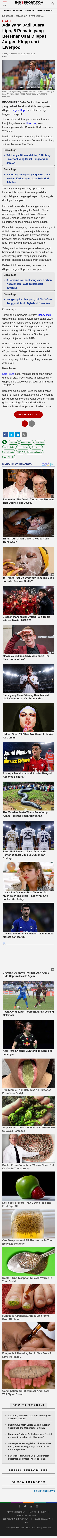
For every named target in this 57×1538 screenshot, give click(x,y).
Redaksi (32, 1512)
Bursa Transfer (13, 10)
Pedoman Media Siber (26, 1515)
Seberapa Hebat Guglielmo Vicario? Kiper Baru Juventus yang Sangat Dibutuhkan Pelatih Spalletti (29, 1446)
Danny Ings (44, 315)
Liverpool (31, 123)
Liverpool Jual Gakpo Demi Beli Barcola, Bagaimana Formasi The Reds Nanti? (29, 1457)
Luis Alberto (9, 457)
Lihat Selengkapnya (44, 1490)
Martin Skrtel (9, 447)
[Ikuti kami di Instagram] (31, 1507)
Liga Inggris (9, 452)
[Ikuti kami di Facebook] (19, 1507)
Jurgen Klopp (19, 110)
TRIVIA (20, 452)
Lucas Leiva (23, 447)
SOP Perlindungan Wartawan (16, 1519)
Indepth (29, 10)
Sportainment (44, 10)
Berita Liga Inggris (34, 452)
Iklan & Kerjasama (42, 1519)
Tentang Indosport (15, 1512)
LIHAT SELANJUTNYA (28, 414)
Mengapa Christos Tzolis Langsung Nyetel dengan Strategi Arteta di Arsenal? (30, 1436)
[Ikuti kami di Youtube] (37, 1507)
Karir (43, 1512)
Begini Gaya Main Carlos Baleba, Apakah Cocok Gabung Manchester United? (29, 1426)
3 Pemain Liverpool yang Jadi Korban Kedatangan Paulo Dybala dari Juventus (29, 284)
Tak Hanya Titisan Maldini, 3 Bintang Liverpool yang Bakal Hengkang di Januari (28, 159)
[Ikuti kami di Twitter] (25, 1507)
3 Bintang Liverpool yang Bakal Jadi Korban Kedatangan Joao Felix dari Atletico (28, 178)
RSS (26, 1522)
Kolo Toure (8, 373)
